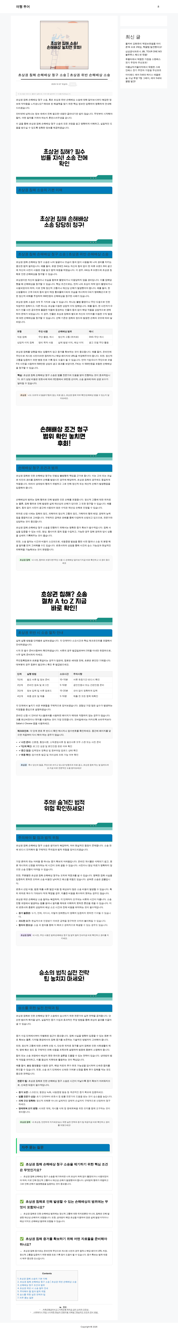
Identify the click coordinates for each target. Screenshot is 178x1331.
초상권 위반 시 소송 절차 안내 (32, 1288)
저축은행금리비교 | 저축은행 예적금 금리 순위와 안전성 (65, 1310)
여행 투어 (23, 6)
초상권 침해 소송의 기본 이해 (32, 1278)
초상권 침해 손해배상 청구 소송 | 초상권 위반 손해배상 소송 (46, 1281)
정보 (65, 1307)
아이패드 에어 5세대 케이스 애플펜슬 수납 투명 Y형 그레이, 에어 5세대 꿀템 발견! (143, 78)
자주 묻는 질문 (25, 1297)
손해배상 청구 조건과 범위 (31, 1285)
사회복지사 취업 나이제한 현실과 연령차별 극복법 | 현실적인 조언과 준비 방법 (65, 1312)
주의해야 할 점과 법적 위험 (31, 1291)
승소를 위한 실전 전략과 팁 (31, 1294)
